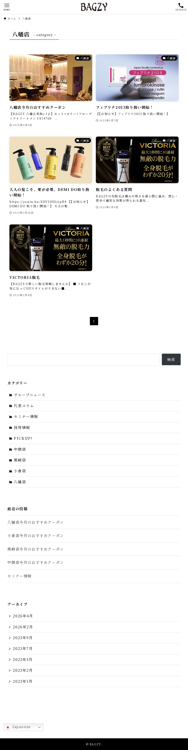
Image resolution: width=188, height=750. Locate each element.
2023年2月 (23, 670)
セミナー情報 (26, 416)
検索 (171, 359)
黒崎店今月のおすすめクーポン (35, 549)
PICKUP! (23, 438)
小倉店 (20, 470)
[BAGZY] (94, 7)
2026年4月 (23, 615)
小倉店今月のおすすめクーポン (35, 535)
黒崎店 (20, 460)
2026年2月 (23, 627)
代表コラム (24, 405)
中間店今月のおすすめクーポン (35, 562)
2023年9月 (23, 637)
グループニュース (29, 394)
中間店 (20, 449)
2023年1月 (23, 681)
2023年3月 (23, 659)
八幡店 (20, 481)
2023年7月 (23, 648)
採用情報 (22, 427)
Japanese (21, 727)
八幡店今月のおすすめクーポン (35, 522)
